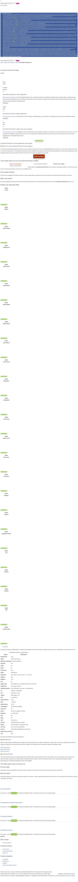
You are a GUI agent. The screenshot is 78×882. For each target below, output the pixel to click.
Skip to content (3, 5)
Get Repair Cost (14, 793)
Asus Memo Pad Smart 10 (11, 97)
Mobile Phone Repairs (9, 62)
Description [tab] (5, 646)
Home (1, 62)
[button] (1, 1)
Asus (17, 62)
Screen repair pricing (5, 747)
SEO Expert (67, 875)
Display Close (5, 103)
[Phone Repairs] (6, 9)
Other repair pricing (4, 751)
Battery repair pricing (5, 749)
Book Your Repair (39, 140)
